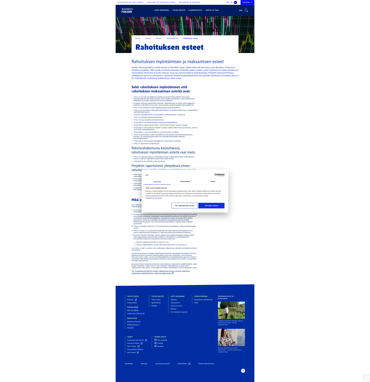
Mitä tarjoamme (162, 10)
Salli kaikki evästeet (211, 205)
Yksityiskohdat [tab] (185, 181)
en (228, 2)
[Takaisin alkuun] (243, 371)
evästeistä (158, 198)
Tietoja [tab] (212, 181)
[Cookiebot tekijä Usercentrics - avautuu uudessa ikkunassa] (216, 175)
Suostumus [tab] (157, 181)
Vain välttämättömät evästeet (184, 205)
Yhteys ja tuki (212, 10)
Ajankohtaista (195, 10)
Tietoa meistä (178, 10)
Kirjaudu (246, 2)
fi (235, 2)
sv (232, 2)
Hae (240, 10)
